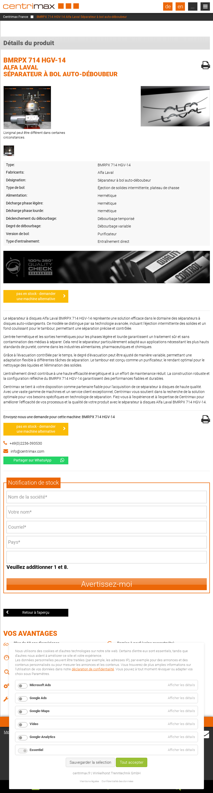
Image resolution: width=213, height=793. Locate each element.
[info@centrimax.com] (204, 734)
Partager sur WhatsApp (32, 460)
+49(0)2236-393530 (26, 443)
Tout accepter (131, 762)
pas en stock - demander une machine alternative (36, 296)
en (180, 6)
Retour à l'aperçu (35, 612)
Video (34, 724)
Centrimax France (15, 17)
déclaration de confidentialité (93, 669)
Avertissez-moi (106, 584)
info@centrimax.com (27, 451)
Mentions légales (89, 781)
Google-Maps (40, 711)
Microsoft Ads (40, 685)
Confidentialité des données (117, 781)
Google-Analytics (42, 737)
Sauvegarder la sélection (90, 762)
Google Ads (38, 698)
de (168, 6)
